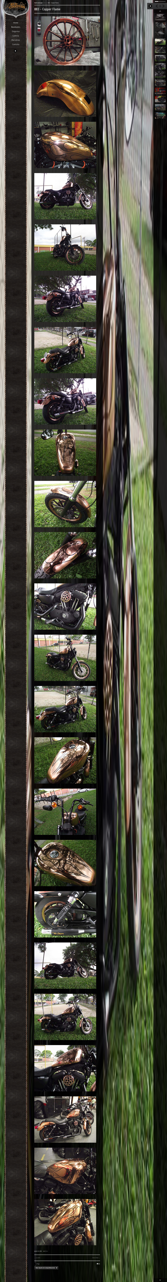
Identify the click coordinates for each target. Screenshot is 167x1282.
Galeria (16, 35)
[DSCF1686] (67, 1119)
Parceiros (16, 40)
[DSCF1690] (67, 1171)
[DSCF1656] (67, 504)
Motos (46, 1251)
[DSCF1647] (67, 196)
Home (15, 22)
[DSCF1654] (67, 453)
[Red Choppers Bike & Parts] (16, 9)
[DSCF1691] (67, 1222)
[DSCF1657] (67, 555)
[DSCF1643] (67, 145)
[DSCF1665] (67, 863)
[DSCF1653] (67, 401)
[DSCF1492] (67, 40)
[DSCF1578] (67, 93)
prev (156, 6)
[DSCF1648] (67, 247)
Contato (15, 44)
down (160, 1280)
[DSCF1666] (67, 760)
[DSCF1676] (67, 1017)
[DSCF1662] (67, 709)
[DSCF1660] (67, 658)
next (163, 6)
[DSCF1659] (67, 606)
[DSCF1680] (67, 1068)
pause (160, 6)
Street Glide (96, 1257)
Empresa (16, 31)
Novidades (15, 27)
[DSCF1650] (67, 299)
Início (44, 3)
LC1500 (37, 1257)
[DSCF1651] (67, 350)
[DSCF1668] (67, 914)
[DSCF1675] (67, 965)
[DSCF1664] (67, 812)
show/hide (150, 6)
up (160, 11)
